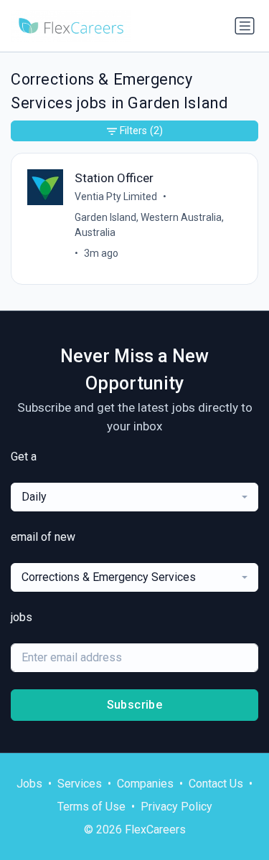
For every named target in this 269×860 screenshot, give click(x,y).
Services (79, 783)
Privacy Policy (176, 806)
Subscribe (135, 705)
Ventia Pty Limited (116, 196)
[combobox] (134, 497)
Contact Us (216, 783)
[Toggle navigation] (244, 25)
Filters (141, 130)
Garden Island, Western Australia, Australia (149, 225)
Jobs (29, 783)
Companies (145, 783)
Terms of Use (91, 806)
